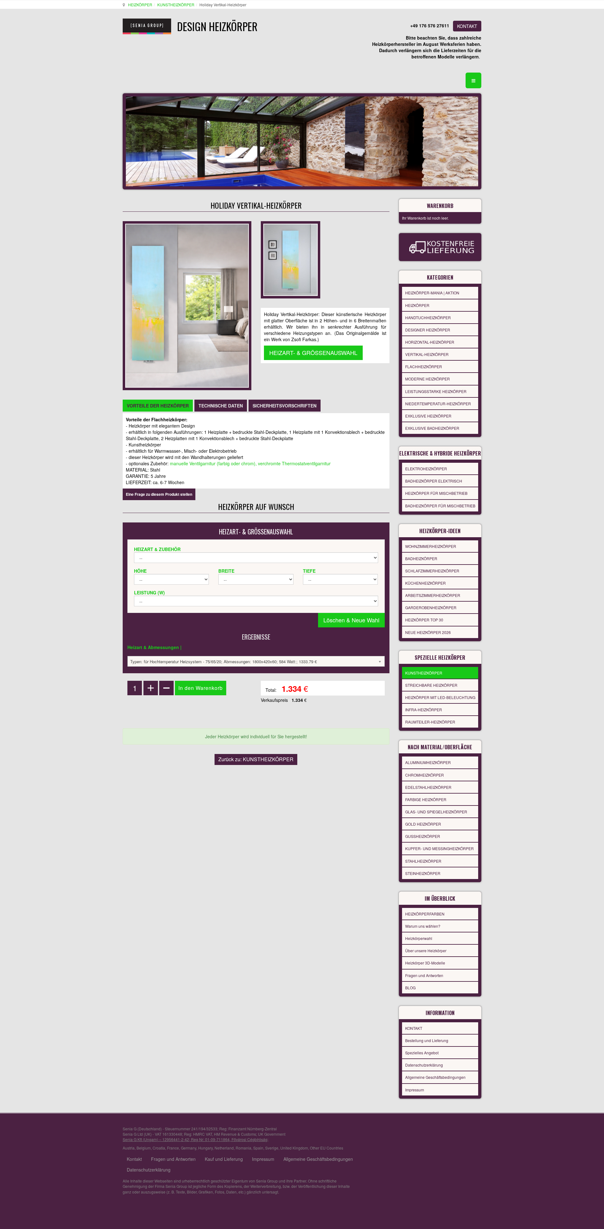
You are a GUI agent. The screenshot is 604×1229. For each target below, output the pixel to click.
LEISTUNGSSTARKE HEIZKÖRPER (436, 391)
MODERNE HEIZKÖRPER (427, 378)
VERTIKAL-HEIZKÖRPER (427, 354)
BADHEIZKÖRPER (421, 558)
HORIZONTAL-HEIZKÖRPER (429, 342)
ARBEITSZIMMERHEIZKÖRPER (432, 595)
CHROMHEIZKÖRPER (424, 775)
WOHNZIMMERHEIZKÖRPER (430, 546)
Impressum (414, 1089)
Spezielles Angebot (422, 1052)
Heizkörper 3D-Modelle (425, 962)
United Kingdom (294, 1147)
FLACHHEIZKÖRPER (423, 366)
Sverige (271, 1147)
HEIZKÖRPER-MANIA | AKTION (432, 292)
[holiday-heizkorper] (290, 259)
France (173, 1147)
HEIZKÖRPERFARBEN (425, 913)
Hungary (205, 1147)
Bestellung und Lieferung (426, 1040)
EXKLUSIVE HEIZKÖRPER (428, 415)
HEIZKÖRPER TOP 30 (424, 619)
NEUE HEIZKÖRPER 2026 (428, 632)
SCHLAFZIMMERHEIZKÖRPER (432, 570)
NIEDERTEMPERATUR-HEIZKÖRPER (438, 403)
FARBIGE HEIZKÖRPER (425, 799)
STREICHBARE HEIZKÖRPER (431, 685)
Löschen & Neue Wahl (351, 620)
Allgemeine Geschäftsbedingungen (435, 1077)
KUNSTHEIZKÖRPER (175, 4)
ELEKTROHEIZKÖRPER (426, 468)
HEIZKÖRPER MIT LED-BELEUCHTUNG (440, 697)
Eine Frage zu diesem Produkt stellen (159, 494)
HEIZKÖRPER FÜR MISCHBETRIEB (436, 493)
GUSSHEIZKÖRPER (422, 836)
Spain (258, 1147)
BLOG (410, 987)
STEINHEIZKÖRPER (422, 873)
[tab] (158, 406)
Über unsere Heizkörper (425, 950)
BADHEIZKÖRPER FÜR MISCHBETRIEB (440, 505)
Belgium (144, 1147)
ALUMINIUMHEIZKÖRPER (428, 762)
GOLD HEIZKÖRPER (423, 824)
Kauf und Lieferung (224, 1159)
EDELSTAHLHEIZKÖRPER (428, 787)
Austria (129, 1147)
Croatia (159, 1147)
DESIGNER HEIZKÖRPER (427, 329)
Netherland (224, 1147)
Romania (243, 1147)
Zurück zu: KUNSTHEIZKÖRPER (256, 759)
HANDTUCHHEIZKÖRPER (428, 317)
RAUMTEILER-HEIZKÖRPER (430, 721)
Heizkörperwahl (418, 938)
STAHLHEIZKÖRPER (423, 861)
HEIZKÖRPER (140, 4)
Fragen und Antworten (424, 975)
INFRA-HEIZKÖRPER (423, 709)
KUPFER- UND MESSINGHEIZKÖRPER (439, 848)
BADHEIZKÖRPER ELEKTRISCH (433, 480)
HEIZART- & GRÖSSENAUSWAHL (313, 352)
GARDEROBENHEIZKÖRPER (430, 607)
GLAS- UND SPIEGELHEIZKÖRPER (436, 811)
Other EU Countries (326, 1147)
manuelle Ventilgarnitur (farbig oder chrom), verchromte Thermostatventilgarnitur (250, 463)
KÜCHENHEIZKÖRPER (425, 583)
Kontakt (134, 1159)
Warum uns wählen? (422, 926)
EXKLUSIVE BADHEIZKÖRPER (432, 428)
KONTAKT (467, 26)
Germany (188, 1147)
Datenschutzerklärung (424, 1065)
